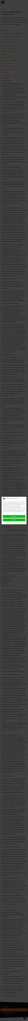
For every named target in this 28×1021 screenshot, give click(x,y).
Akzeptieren (14, 516)
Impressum (19, 522)
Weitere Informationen (11, 522)
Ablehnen (14, 519)
